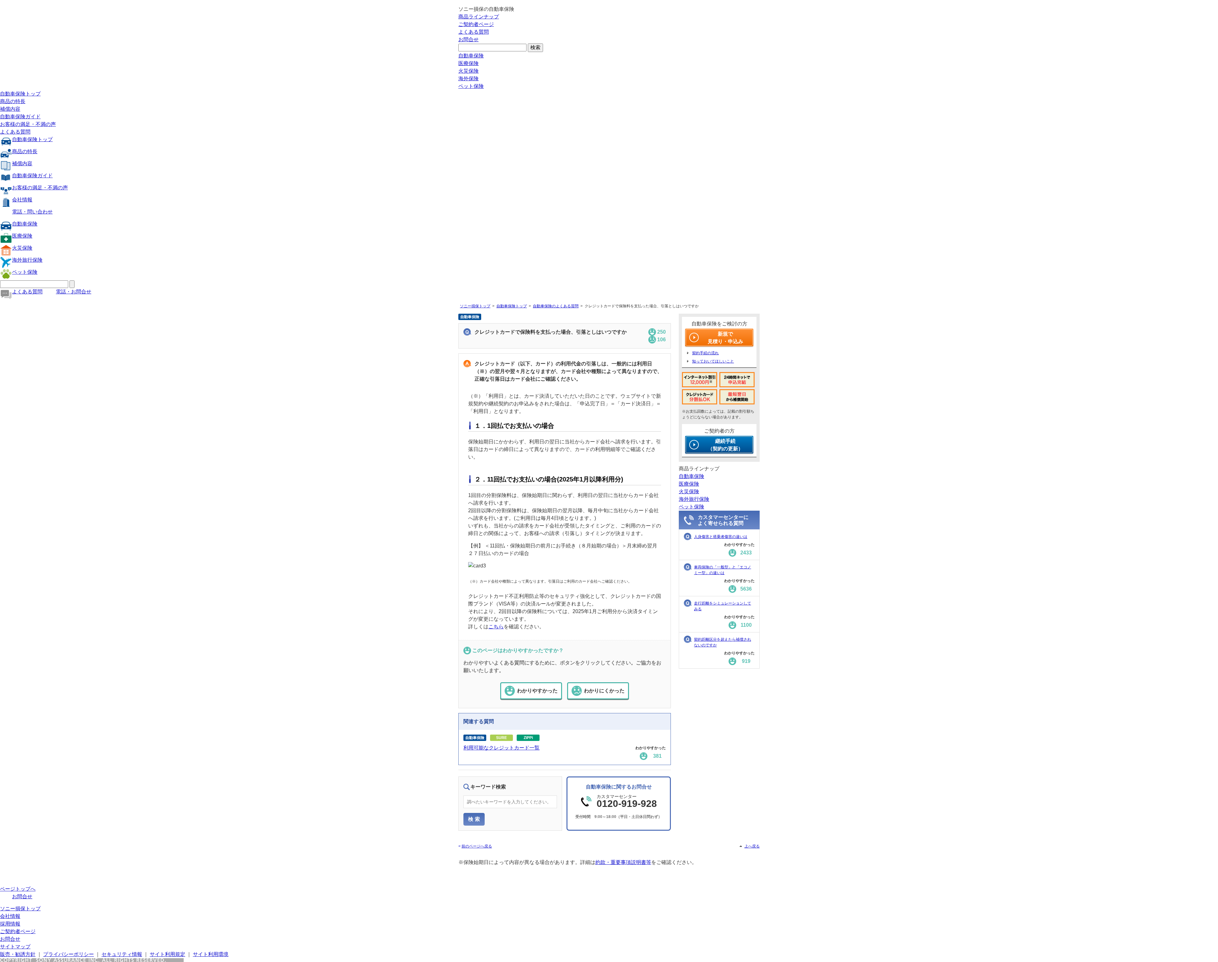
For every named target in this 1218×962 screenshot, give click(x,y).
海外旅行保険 (27, 260)
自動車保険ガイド (20, 116)
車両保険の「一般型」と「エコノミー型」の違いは (722, 570)
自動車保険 (471, 55)
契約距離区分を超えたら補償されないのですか (722, 642)
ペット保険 (471, 86)
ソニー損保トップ (475, 306)
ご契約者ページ (476, 24)
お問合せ (468, 39)
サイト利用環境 (210, 954)
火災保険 (468, 71)
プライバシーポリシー (68, 954)
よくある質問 (473, 32)
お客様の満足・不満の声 (28, 124)
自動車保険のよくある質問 (556, 306)
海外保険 (468, 78)
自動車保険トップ (20, 93)
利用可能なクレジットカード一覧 (501, 747)
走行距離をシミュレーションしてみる (722, 606)
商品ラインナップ (478, 16)
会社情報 (22, 199)
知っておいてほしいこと (713, 361)
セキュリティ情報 (122, 954)
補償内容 (10, 109)
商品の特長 (12, 101)
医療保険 (468, 63)
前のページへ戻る (477, 846)
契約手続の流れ (705, 353)
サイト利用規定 (167, 954)
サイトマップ (15, 946)
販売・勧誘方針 (18, 954)
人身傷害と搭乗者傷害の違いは (720, 536)
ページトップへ (18, 889)
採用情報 (10, 923)
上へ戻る (752, 846)
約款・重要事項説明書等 (623, 862)
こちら (496, 626)
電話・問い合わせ (32, 211)
